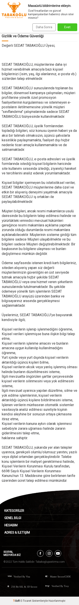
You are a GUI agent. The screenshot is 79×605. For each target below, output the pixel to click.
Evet (67, 27)
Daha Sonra (44, 27)
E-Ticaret (26, 600)
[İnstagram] (49, 553)
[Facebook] (40, 553)
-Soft (17, 600)
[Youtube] (57, 553)
